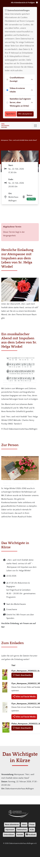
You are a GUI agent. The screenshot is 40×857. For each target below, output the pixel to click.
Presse (31, 824)
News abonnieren (12, 824)
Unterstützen (9, 835)
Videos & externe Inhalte (17, 90)
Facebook (32, 835)
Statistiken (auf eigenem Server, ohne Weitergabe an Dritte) (20, 102)
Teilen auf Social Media (25, 696)
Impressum (9, 830)
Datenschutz (22, 830)
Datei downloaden (23, 675)
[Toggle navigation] (35, 125)
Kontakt (20, 835)
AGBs (32, 830)
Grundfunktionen (17, 79)
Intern (24, 824)
